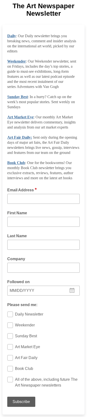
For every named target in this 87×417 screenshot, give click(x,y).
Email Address (22, 189)
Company (16, 259)
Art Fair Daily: (19, 137)
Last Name (17, 236)
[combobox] (43, 291)
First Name (17, 213)
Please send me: (22, 305)
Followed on (18, 282)
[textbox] (43, 291)
